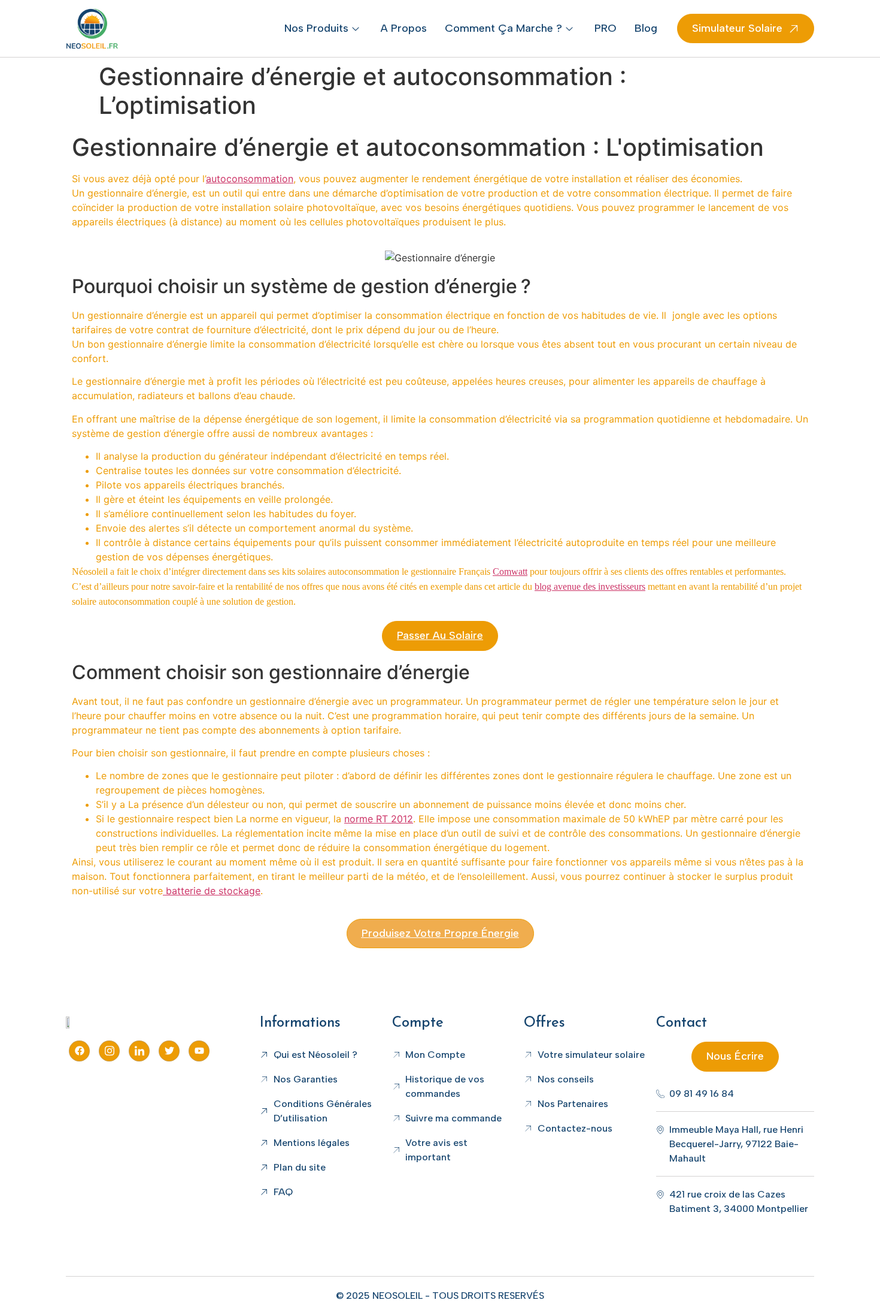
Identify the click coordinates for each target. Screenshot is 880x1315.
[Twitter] (169, 1050)
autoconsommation (249, 179)
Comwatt (510, 571)
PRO (605, 28)
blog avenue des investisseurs (590, 586)
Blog (646, 28)
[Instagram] (109, 1050)
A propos (404, 28)
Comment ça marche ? (503, 28)
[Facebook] (79, 1050)
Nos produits (316, 28)
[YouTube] (199, 1050)
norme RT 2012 (378, 819)
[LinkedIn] (139, 1050)
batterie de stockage (211, 891)
